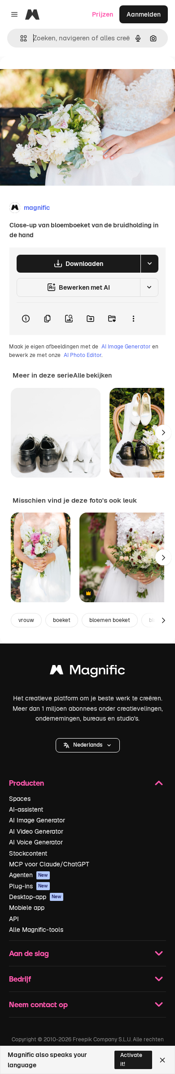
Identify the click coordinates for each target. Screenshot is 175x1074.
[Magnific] (87, 672)
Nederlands (87, 744)
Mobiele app (26, 908)
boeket (61, 620)
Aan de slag (29, 953)
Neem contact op (38, 1004)
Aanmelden (144, 14)
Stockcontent (28, 853)
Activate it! (131, 1059)
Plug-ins (28, 886)
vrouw (26, 620)
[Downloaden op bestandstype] (149, 264)
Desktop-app (35, 897)
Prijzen (102, 14)
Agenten (28, 875)
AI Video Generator (36, 831)
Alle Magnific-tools (36, 930)
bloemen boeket (109, 620)
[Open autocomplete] (20, 38)
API (14, 919)
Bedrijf (20, 978)
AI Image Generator (126, 346)
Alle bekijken (92, 375)
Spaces (20, 799)
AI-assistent (26, 809)
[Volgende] (163, 433)
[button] (88, 745)
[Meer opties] (133, 319)
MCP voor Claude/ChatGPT (49, 864)
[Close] (162, 1060)
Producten (26, 782)
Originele (59, 77)
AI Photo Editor (82, 355)
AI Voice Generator (36, 842)
